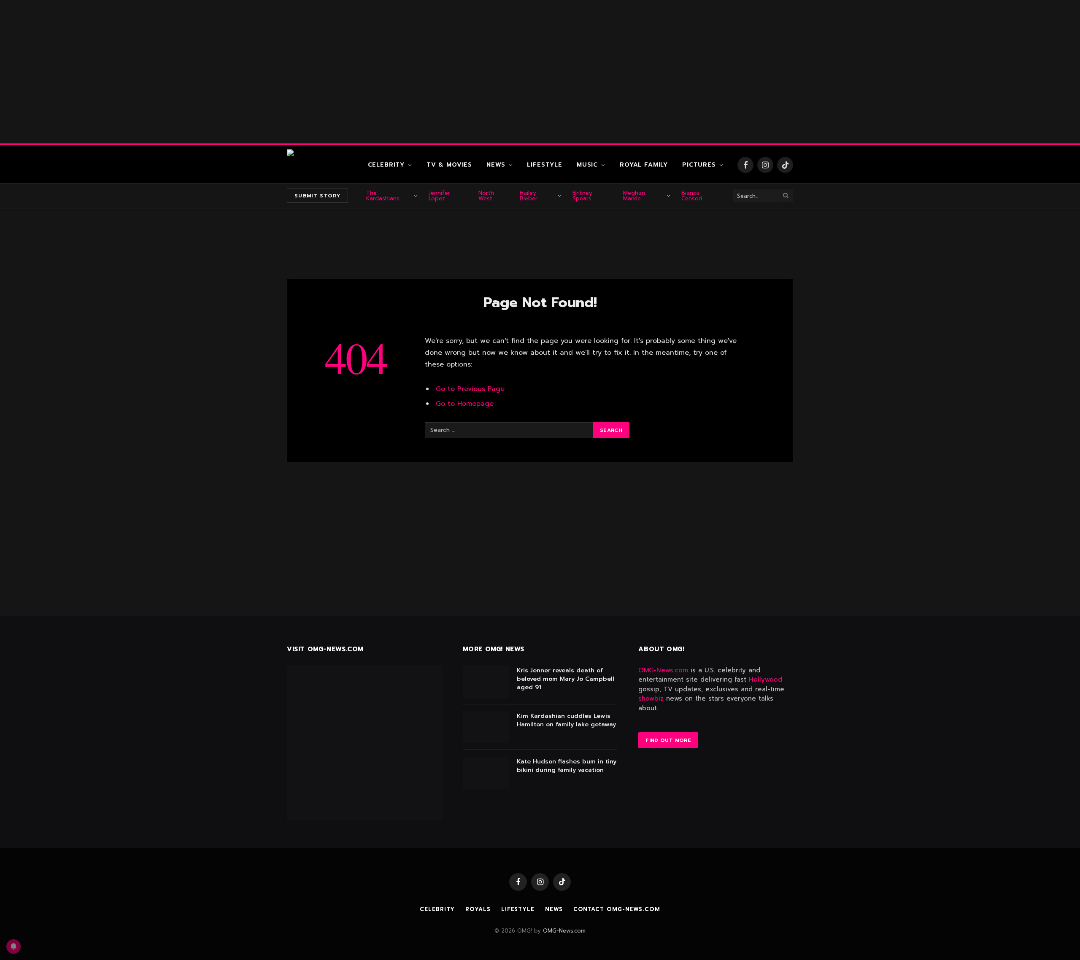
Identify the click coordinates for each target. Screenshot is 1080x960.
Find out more (668, 740)
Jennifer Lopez (439, 195)
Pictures (699, 164)
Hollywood (765, 679)
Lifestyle (544, 164)
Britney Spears (582, 195)
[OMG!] (320, 165)
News (495, 164)
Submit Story (317, 196)
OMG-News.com (663, 670)
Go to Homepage (465, 404)
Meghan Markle (634, 195)
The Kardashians (383, 195)
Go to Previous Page (470, 389)
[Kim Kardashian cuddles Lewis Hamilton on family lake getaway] (486, 727)
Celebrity (386, 164)
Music (587, 164)
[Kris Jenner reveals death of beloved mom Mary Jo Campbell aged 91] (486, 682)
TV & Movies (449, 164)
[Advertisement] (540, 72)
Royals (477, 909)
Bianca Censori (691, 195)
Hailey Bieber (528, 195)
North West (486, 195)
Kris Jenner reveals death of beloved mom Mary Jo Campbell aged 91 (565, 679)
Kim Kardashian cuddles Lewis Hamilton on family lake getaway (566, 720)
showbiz (651, 698)
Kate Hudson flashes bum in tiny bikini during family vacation (566, 766)
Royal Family (644, 164)
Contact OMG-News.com (616, 909)
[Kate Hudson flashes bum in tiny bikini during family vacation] (486, 773)
